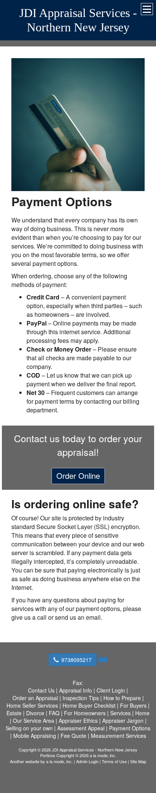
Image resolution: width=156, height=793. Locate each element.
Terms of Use (114, 761)
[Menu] (147, 9)
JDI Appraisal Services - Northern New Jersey (78, 20)
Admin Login (87, 761)
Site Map (138, 761)
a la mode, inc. (59, 761)
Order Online (78, 475)
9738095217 (76, 659)
